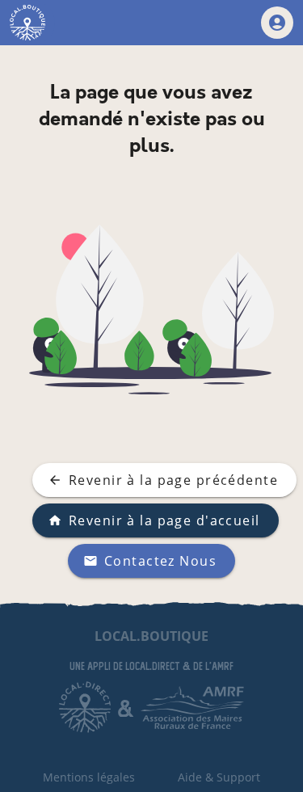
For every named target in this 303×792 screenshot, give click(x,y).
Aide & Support (219, 777)
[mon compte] (277, 22)
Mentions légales (89, 777)
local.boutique (151, 636)
